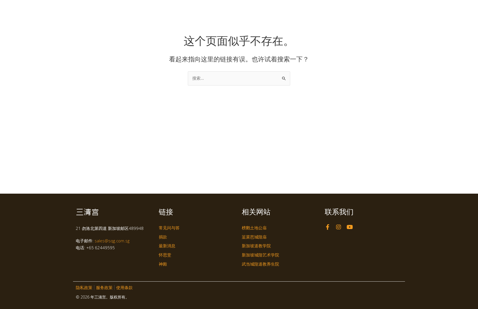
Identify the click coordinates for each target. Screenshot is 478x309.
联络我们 (355, 9)
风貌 (301, 9)
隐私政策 (84, 287)
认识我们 (233, 9)
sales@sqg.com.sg (112, 240)
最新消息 (326, 9)
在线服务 (378, 9)
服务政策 (104, 287)
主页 (214, 9)
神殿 (257, 9)
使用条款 (124, 287)
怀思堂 (279, 9)
